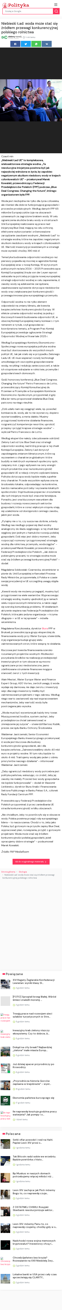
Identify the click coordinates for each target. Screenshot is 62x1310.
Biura (45, 628)
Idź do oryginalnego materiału (29, 861)
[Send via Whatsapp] (36, 44)
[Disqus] (31, 924)
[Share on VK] (47, 44)
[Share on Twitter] (26, 44)
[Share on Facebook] (15, 44)
